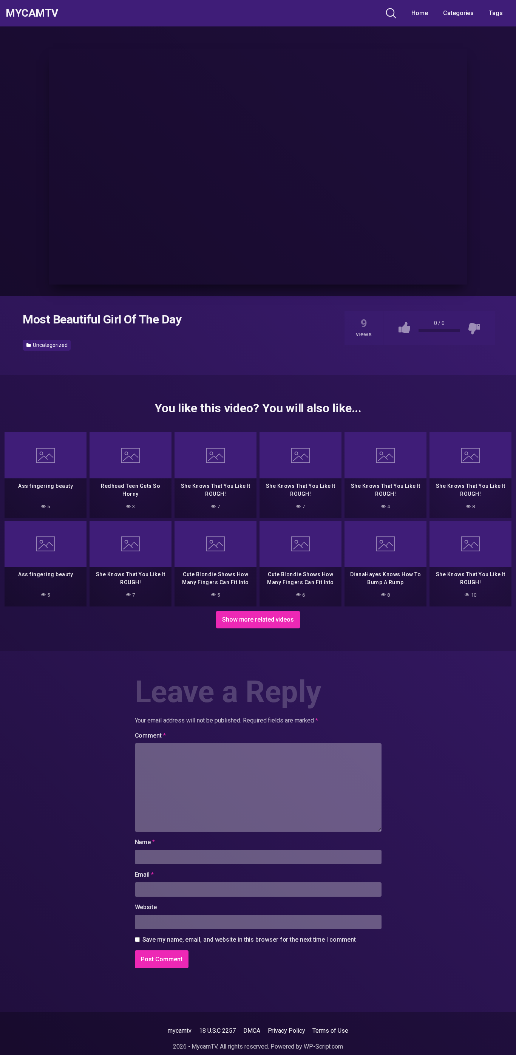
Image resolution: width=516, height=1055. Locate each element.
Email (144, 874)
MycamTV (32, 13)
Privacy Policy (286, 1030)
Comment (150, 735)
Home (419, 13)
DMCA (251, 1030)
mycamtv (179, 1030)
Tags (496, 13)
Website (146, 907)
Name (145, 842)
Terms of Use (330, 1030)
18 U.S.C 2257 (217, 1030)
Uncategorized (50, 345)
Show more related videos (258, 619)
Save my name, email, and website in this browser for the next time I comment (249, 939)
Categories (458, 13)
